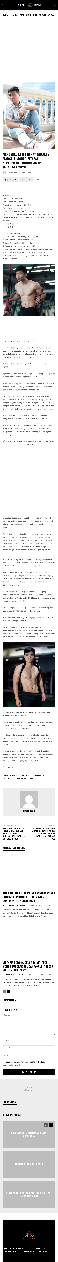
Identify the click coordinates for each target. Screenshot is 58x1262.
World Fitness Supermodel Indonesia (20, 778)
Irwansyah (12, 173)
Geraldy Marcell (11, 775)
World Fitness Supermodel (40, 14)
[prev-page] (4, 991)
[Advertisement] (29, 49)
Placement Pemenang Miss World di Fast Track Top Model (29, 1194)
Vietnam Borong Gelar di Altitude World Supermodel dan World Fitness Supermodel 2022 (28, 966)
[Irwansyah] (5, 172)
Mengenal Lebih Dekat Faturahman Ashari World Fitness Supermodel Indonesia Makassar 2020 (14, 833)
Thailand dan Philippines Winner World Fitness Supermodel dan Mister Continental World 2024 (29, 897)
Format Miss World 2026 (29, 1164)
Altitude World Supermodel (15, 974)
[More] (38, 179)
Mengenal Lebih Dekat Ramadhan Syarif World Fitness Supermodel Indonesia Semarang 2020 (43, 833)
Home (5, 14)
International (17, 14)
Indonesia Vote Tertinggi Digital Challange (29, 1134)
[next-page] (8, 991)
